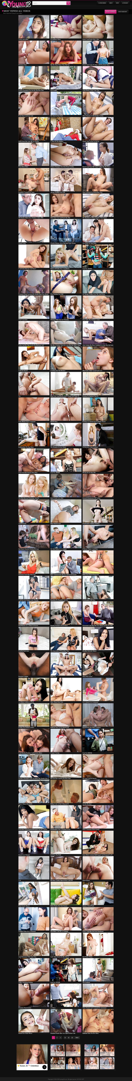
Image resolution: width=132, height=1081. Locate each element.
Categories (102, 3)
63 (72, 1037)
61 (65, 1037)
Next (77, 1037)
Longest (125, 3)
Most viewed (110, 11)
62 (68, 1037)
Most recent (122, 11)
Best (111, 3)
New (117, 3)
